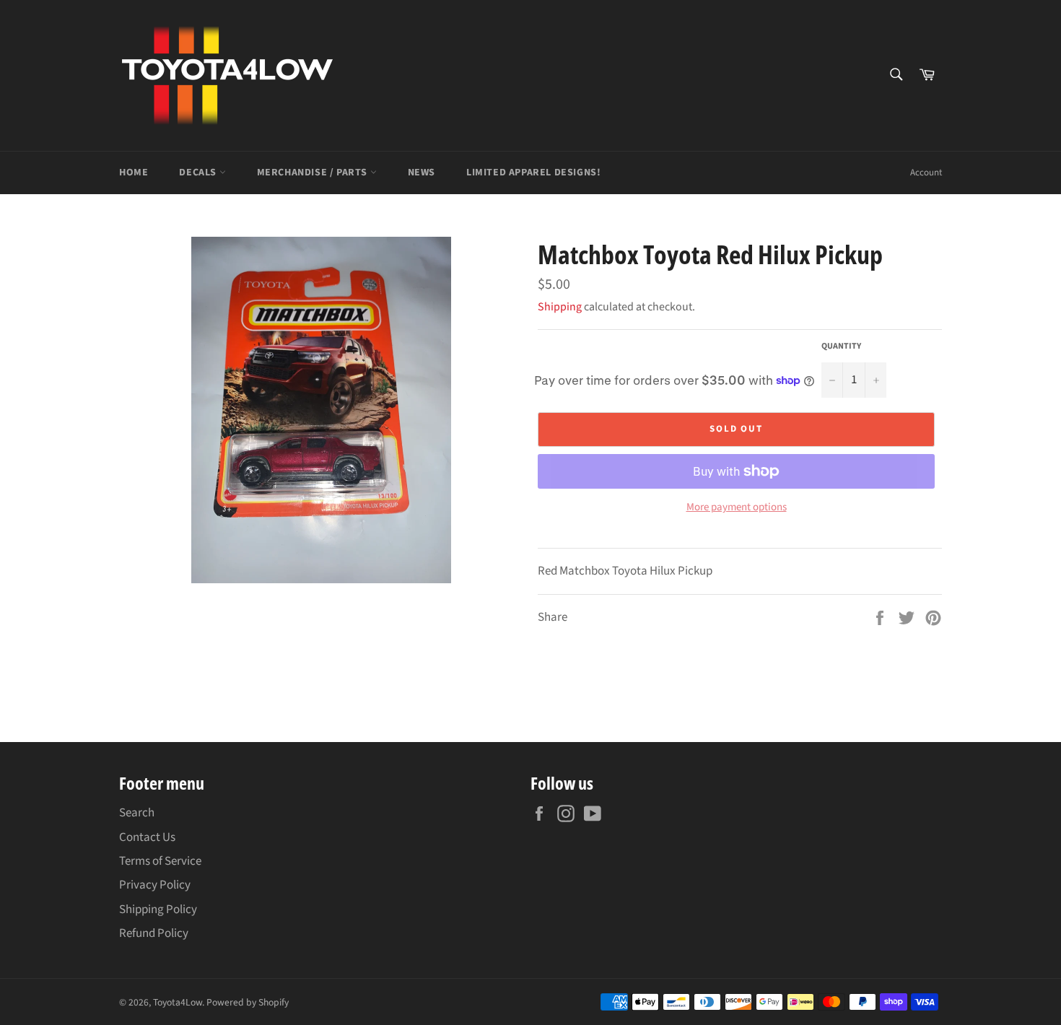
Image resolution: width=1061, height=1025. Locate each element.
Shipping (560, 307)
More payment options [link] (736, 507)
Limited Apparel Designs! (533, 172)
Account (926, 172)
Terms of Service (160, 861)
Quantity (841, 346)
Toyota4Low (177, 1002)
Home (133, 172)
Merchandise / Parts (313, 172)
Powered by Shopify (247, 1002)
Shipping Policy (158, 909)
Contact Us (147, 837)
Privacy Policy (155, 885)
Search (136, 812)
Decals (199, 172)
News (421, 172)
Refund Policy (153, 933)
